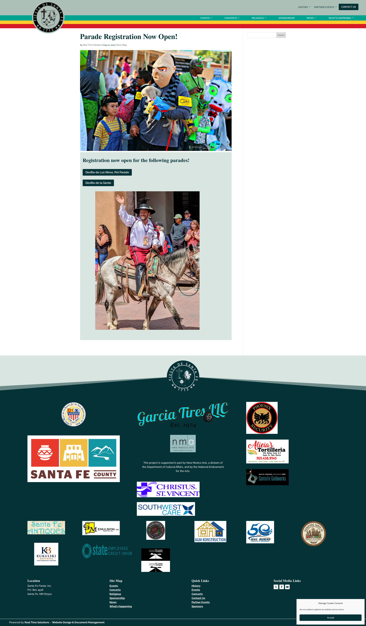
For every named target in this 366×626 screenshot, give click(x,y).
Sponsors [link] (197, 606)
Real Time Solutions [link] (92, 45)
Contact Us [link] (348, 7)
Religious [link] (258, 18)
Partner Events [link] (324, 7)
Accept (330, 617)
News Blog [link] (122, 45)
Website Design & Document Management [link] (78, 622)
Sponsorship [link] (287, 18)
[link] (48, 32)
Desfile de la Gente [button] (98, 183)
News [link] (310, 18)
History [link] (303, 7)
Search (281, 35)
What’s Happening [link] (340, 18)
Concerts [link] (230, 18)
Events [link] (205, 18)
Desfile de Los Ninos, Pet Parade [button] (107, 172)
